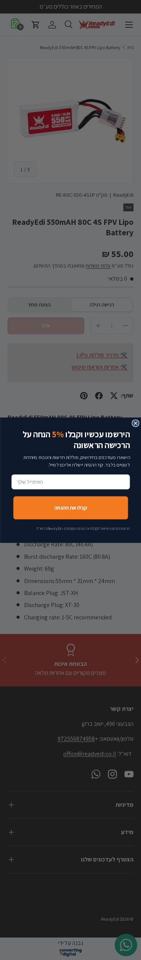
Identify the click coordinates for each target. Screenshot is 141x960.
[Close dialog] (135, 423)
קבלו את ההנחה (70, 507)
